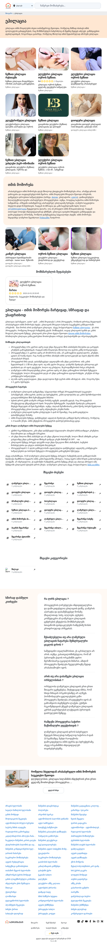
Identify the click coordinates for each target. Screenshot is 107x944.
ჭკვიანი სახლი (45, 875)
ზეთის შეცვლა (77, 819)
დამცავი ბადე (44, 892)
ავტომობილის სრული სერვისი (19, 823)
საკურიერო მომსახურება (16, 857)
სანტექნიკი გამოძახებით (16, 866)
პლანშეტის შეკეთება (15, 905)
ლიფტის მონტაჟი (79, 875)
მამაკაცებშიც (93, 465)
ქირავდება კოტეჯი (46, 913)
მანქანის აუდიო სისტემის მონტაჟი (53, 849)
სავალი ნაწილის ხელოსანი (18, 810)
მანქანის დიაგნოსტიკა (48, 806)
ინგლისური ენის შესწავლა (17, 883)
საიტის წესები (51, 928)
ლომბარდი (10, 896)
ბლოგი (64, 923)
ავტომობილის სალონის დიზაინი (53, 819)
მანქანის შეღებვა (79, 814)
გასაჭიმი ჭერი (44, 870)
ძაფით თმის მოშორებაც (79, 333)
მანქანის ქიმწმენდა (80, 905)
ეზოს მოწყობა (77, 862)
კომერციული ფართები (81, 913)
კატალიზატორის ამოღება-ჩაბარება (20, 836)
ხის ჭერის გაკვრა (79, 870)
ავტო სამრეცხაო (46, 823)
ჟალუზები (42, 879)
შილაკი (8, 888)
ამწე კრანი (76, 883)
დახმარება (35, 928)
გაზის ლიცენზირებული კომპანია (20, 879)
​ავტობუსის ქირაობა (47, 888)
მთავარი (8, 13)
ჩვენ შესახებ (51, 923)
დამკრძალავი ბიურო (80, 896)
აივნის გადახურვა (79, 879)
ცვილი (74, 197)
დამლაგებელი (78, 849)
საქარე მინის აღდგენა (15, 827)
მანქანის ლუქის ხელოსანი (83, 845)
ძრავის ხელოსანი (13, 806)
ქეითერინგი (10, 892)
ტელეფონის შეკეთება (81, 901)
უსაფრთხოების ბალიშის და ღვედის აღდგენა (20, 845)
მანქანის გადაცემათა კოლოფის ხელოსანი (86, 806)
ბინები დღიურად (78, 909)
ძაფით (55, 197)
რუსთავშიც (45, 218)
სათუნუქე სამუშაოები (47, 827)
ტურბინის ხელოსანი (80, 840)
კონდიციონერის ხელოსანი (50, 901)
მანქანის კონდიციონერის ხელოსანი (20, 849)
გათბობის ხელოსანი (47, 862)
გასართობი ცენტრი (80, 888)
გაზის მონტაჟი (12, 814)
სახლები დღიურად (14, 913)
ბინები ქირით (11, 909)
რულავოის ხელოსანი (81, 832)
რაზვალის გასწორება (48, 836)
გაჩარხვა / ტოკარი (79, 810)
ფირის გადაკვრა (79, 823)
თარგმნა (75, 892)
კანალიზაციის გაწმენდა (49, 866)
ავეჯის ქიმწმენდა (46, 905)
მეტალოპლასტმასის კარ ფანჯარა (86, 866)
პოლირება (43, 810)
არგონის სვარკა (45, 814)
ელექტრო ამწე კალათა (49, 883)
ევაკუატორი (43, 853)
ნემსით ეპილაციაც (81, 327)
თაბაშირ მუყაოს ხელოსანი (17, 870)
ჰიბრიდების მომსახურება (82, 836)
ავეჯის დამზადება (79, 857)
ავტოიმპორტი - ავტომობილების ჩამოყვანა (86, 827)
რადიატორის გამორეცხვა (17, 832)
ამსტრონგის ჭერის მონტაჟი (18, 875)
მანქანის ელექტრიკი (47, 840)
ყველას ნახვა (53, 790)
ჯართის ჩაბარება (13, 853)
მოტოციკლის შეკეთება (16, 819)
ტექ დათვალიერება (47, 845)
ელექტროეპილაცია (17, 209)
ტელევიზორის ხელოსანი (17, 901)
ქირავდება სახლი (46, 909)
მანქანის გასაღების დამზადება (52, 832)
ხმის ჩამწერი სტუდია (47, 896)
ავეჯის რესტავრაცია (14, 862)
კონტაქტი (65, 928)
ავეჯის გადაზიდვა (79, 853)
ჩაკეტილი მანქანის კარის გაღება (20, 840)
